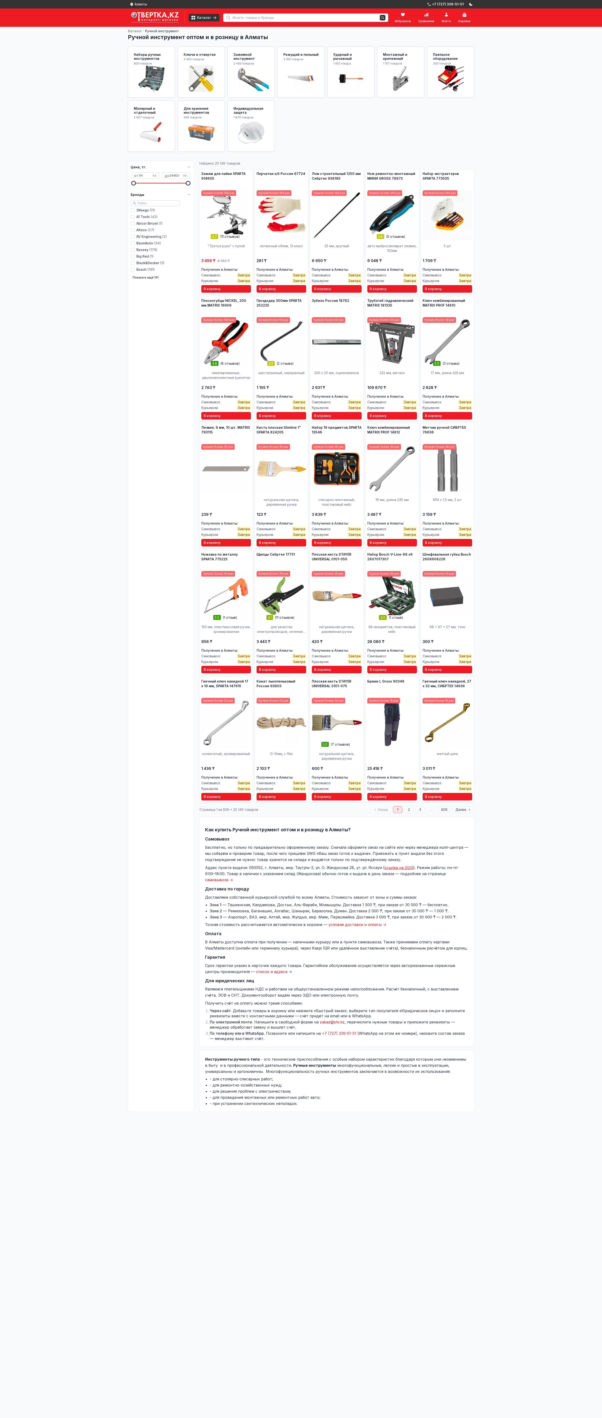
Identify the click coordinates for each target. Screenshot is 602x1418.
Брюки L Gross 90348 (385, 681)
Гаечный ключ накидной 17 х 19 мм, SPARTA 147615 (224, 683)
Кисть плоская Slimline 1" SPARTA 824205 (279, 429)
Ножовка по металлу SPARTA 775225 (219, 556)
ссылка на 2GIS (398, 867)
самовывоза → (219, 879)
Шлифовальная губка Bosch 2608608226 (447, 556)
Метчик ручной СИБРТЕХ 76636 (444, 429)
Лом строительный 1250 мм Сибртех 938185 (336, 176)
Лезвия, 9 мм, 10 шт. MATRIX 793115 (225, 429)
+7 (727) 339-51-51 (339, 1033)
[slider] (133, 183)
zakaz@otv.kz (332, 1022)
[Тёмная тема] (470, 4)
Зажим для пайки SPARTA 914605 (223, 176)
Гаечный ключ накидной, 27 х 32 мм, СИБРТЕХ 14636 (447, 683)
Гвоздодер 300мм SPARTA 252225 (279, 303)
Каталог (135, 31)
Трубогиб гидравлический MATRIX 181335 (390, 303)
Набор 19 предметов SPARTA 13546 (336, 429)
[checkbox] (133, 210)
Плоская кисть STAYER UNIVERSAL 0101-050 (331, 556)
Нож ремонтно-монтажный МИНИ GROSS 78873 (391, 176)
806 (444, 810)
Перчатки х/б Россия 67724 (281, 174)
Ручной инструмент (162, 31)
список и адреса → (274, 971)
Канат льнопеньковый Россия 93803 (276, 683)
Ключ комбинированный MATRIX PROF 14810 (444, 303)
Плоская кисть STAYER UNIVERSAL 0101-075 (331, 683)
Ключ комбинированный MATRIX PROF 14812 (388, 429)
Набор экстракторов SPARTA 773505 (441, 176)
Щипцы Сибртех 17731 (276, 554)
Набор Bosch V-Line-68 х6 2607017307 (390, 556)
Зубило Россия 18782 (330, 301)
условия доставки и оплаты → (357, 924)
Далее (460, 810)
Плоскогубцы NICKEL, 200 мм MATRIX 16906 (223, 303)
